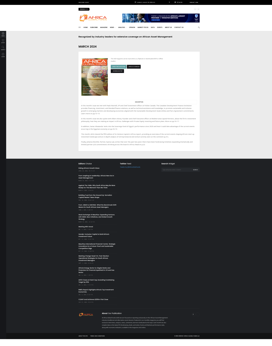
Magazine (103, 27)
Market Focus (143, 27)
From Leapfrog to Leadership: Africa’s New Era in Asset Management (96, 176)
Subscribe (94, 27)
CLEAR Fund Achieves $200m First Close (93, 299)
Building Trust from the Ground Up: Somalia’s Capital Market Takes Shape (95, 196)
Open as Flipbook (134, 67)
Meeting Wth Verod (86, 227)
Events (159, 27)
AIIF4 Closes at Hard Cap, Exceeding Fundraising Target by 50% (96, 281)
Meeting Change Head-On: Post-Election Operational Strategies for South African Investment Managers (94, 258)
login (3, 57)
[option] (141, 9)
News (112, 27)
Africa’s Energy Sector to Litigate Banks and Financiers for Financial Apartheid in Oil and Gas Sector (96, 270)
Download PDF (118, 71)
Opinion (132, 27)
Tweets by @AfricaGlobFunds (130, 167)
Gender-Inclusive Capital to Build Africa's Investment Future (94, 235)
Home (86, 27)
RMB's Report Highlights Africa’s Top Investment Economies (96, 291)
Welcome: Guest (84, 2)
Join (196, 2)
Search (195, 170)
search (3, 50)
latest (3, 43)
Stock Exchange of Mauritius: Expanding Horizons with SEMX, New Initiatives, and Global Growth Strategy (97, 217)
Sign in (192, 2)
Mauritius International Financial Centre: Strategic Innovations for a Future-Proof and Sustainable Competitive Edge (97, 246)
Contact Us (178, 27)
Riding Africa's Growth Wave (101, 9)
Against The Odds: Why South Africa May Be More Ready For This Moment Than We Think (97, 186)
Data (153, 27)
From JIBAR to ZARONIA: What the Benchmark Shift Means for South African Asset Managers (97, 206)
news (3, 36)
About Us (168, 27)
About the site (83, 336)
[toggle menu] (80, 27)
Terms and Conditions (97, 336)
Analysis (121, 27)
